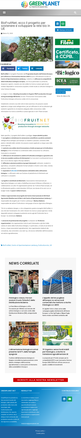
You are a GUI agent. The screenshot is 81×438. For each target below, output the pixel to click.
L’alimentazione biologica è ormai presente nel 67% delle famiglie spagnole (23, 351)
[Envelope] (62, 23)
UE (51, 245)
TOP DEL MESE (60, 92)
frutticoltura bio (43, 245)
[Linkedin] (57, 23)
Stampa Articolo (65, 30)
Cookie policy (40, 433)
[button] (4, 12)
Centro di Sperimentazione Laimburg (24, 245)
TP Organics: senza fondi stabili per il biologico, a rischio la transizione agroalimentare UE (55, 351)
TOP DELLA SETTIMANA (63, 89)
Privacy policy (39, 431)
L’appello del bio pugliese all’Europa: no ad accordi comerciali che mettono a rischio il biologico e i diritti (56, 301)
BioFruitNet (7, 245)
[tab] (63, 89)
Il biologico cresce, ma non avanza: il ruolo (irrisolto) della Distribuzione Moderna (22, 300)
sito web (14, 170)
